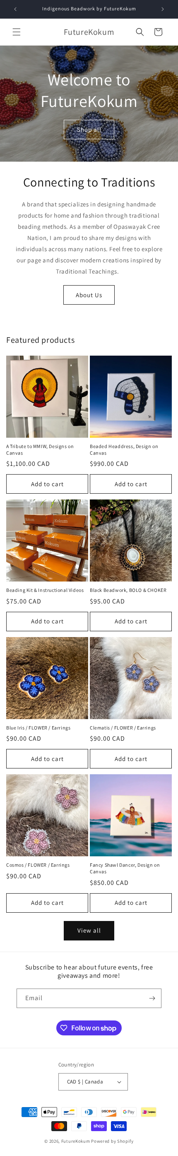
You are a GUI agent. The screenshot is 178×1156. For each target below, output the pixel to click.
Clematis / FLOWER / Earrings (123, 728)
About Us (89, 295)
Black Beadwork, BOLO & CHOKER (128, 590)
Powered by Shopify (112, 1141)
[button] (16, 32)
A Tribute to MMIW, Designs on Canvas (40, 449)
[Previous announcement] (15, 9)
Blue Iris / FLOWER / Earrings (38, 728)
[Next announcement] (163, 9)
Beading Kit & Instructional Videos (45, 590)
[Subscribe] (152, 998)
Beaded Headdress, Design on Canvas (124, 449)
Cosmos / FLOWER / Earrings (38, 865)
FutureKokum (75, 1141)
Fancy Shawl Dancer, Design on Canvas (125, 868)
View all (89, 930)
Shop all (89, 129)
